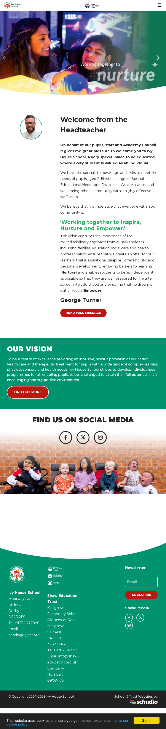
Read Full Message (83, 313)
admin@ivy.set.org (24, 635)
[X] (83, 437)
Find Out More (28, 392)
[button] (4, 57)
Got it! (147, 720)
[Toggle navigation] (159, 5)
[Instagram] (100, 437)
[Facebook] (65, 437)
